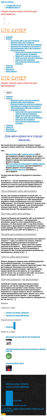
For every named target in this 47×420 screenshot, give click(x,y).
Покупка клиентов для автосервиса (19, 279)
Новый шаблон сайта (15, 363)
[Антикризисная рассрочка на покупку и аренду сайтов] (9, 356)
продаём (13, 154)
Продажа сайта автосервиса (15, 213)
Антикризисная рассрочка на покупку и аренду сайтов (26, 350)
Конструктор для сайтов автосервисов (23, 337)
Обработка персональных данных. (14, 405)
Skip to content (7, 2)
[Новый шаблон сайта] (9, 368)
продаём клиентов (17, 170)
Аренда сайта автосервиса (15, 256)
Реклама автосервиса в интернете (18, 234)
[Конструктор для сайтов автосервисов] (9, 342)
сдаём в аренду (28, 154)
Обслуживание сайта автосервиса (19, 190)
